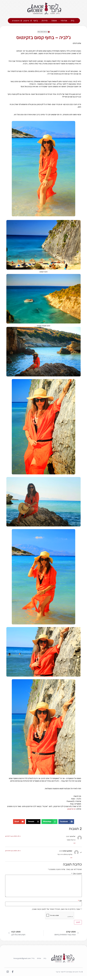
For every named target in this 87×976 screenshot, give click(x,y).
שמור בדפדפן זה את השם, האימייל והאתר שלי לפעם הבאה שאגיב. (56, 909)
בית (72, 20)
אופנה (54, 20)
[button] (66, 821)
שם (80, 900)
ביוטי (35, 20)
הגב (74, 843)
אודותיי (64, 20)
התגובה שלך (76, 873)
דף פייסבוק (71, 809)
